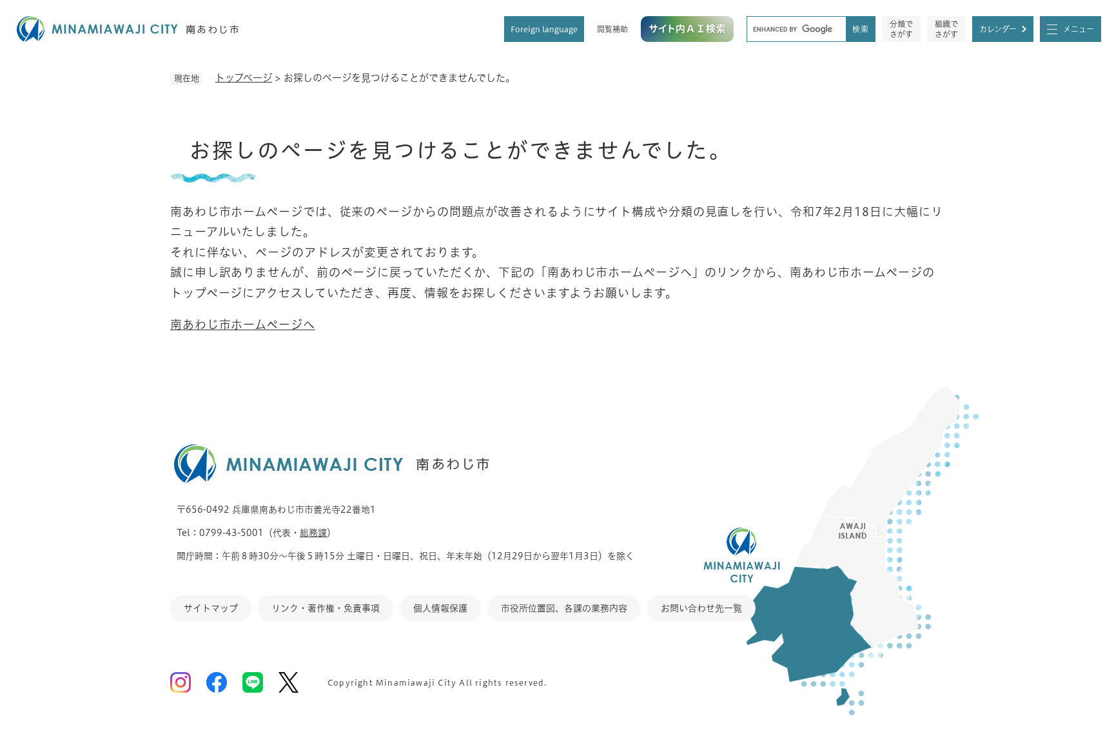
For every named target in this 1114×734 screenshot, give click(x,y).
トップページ (243, 78)
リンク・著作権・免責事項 (325, 608)
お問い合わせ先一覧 (701, 608)
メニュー (1078, 29)
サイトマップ (211, 608)
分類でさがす (901, 29)
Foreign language (544, 29)
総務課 (313, 532)
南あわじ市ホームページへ (242, 324)
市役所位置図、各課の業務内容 (564, 608)
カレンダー (998, 29)
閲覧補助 (612, 29)
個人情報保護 (440, 608)
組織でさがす (946, 29)
